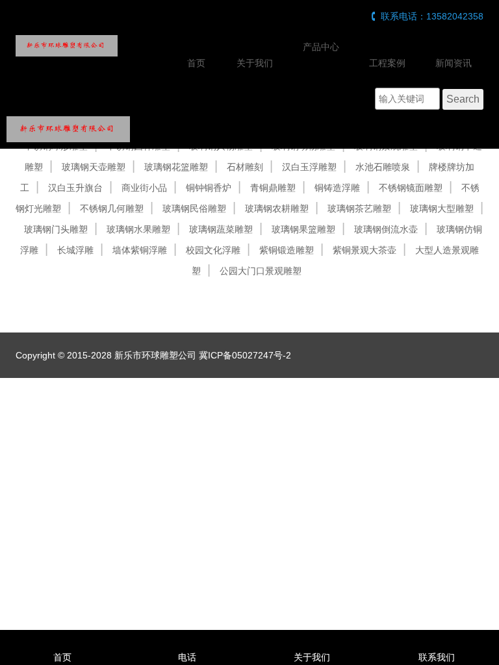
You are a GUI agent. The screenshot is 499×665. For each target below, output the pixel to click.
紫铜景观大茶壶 (364, 250)
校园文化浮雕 (213, 250)
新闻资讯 (453, 63)
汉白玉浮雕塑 (309, 167)
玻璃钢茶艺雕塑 (359, 208)
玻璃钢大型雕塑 (442, 208)
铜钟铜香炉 (208, 187)
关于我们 (255, 63)
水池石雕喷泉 (382, 167)
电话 (187, 657)
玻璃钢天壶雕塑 (93, 167)
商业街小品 (144, 187)
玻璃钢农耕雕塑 (277, 208)
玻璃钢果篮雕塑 (303, 229)
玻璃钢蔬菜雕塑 (221, 229)
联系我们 (436, 657)
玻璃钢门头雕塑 (56, 229)
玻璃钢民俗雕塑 (194, 208)
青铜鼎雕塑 (273, 187)
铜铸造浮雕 (337, 187)
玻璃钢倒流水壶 (386, 229)
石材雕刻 (245, 167)
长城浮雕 (75, 250)
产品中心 (321, 47)
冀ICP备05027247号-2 (245, 355)
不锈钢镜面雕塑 (410, 187)
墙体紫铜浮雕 (139, 250)
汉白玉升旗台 (75, 187)
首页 (196, 63)
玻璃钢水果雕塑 (138, 229)
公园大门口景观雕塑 (260, 271)
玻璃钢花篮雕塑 (176, 167)
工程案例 (387, 63)
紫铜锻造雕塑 (286, 250)
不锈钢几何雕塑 (112, 208)
